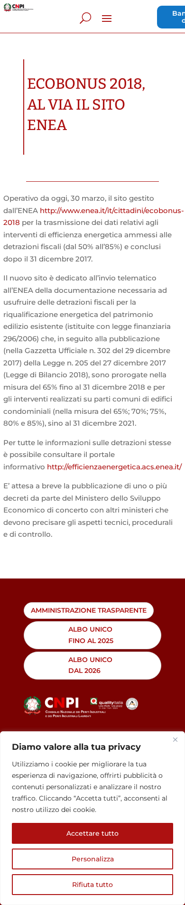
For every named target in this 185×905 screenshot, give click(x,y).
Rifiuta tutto (92, 884)
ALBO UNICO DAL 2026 (90, 665)
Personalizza (93, 859)
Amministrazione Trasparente (89, 610)
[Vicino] (175, 739)
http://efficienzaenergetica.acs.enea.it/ (114, 466)
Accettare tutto (92, 833)
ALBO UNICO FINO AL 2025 (90, 635)
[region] (92, 818)
